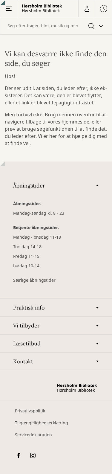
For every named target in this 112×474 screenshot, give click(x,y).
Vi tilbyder (26, 325)
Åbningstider (29, 185)
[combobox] (56, 25)
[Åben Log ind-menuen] (86, 8)
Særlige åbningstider (34, 280)
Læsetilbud (27, 343)
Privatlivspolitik (30, 411)
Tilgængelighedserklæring (41, 423)
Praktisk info (29, 307)
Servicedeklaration (33, 435)
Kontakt (23, 361)
